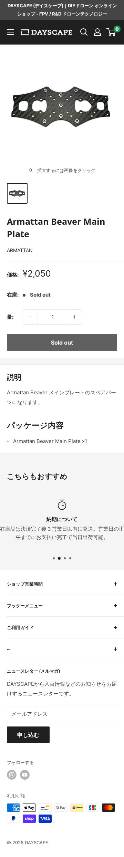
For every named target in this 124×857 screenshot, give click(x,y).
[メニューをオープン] (10, 32)
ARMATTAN (20, 250)
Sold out (62, 342)
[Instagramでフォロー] (12, 775)
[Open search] (84, 32)
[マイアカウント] (97, 32)
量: (10, 317)
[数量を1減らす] (30, 317)
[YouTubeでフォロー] (25, 775)
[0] (111, 32)
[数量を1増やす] (74, 317)
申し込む (28, 734)
